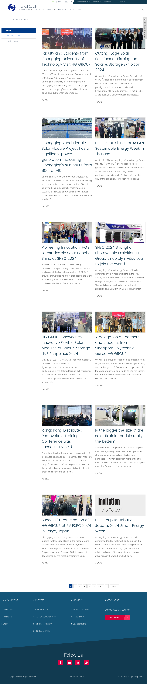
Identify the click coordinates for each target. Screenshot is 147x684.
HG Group (27, 6)
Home (15, 19)
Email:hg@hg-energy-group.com (129, 677)
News (23, 19)
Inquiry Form (114, 617)
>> (106, 586)
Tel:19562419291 (77, 677)
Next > (100, 586)
